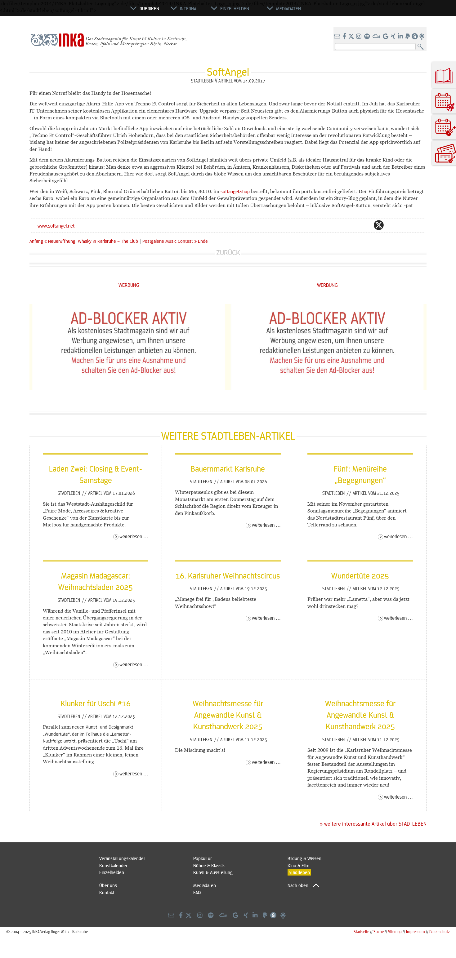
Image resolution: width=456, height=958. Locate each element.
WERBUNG (128, 285)
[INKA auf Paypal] (408, 36)
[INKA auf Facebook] (344, 36)
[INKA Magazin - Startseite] (102, 11)
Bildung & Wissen (304, 858)
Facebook (366, 225)
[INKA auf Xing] (393, 36)
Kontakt (106, 892)
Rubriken (149, 8)
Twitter (379, 225)
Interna (188, 8)
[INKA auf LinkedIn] (401, 36)
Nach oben (298, 885)
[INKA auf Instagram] (359, 36)
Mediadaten (204, 885)
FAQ (197, 892)
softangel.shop (235, 191)
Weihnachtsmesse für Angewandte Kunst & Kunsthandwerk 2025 (228, 715)
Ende (203, 241)
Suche (378, 931)
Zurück (228, 252)
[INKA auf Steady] (415, 36)
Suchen (422, 47)
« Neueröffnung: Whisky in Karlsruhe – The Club (91, 241)
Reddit (391, 225)
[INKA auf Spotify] (367, 36)
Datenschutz (439, 931)
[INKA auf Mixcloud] (377, 36)
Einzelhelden (111, 872)
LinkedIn (404, 225)
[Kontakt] (337, 36)
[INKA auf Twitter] (351, 36)
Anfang (36, 241)
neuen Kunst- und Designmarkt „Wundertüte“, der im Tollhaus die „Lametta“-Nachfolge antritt (88, 733)
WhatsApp (354, 225)
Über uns (108, 885)
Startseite (361, 931)
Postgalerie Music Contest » (169, 241)
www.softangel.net (56, 225)
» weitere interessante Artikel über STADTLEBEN (373, 824)
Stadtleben (69, 493)
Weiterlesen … (133, 536)
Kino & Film (298, 865)
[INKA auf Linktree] (422, 36)
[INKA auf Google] (386, 36)
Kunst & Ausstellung (213, 872)
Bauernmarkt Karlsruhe (227, 468)
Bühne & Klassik (209, 865)
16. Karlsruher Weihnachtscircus (228, 575)
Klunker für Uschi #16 (95, 703)
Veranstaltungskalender (122, 858)
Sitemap (395, 931)
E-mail (341, 225)
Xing (416, 225)
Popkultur (202, 858)
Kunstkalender (113, 865)
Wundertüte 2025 (360, 575)
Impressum (415, 931)
